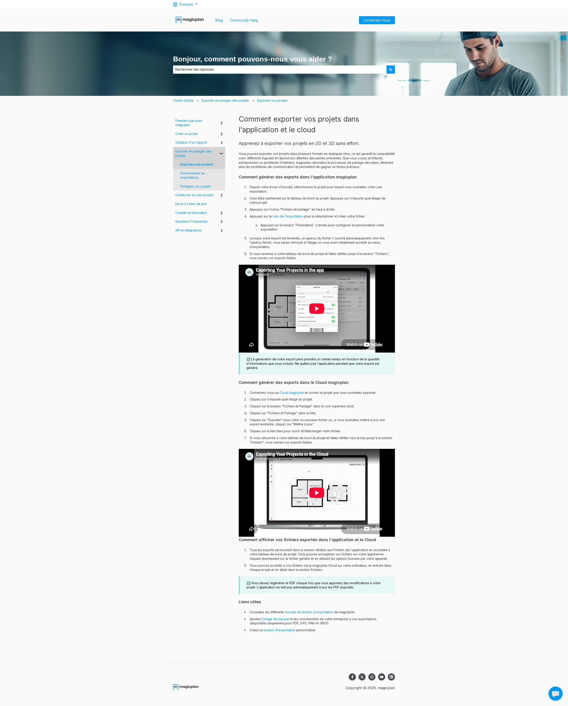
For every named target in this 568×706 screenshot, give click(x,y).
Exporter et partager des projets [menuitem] (193, 153)
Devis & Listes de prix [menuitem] (191, 204)
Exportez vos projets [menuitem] (196, 164)
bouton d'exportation (279, 630)
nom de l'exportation (288, 216)
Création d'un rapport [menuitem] (191, 142)
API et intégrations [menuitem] (188, 230)
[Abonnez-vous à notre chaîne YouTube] (381, 676)
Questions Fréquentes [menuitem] (191, 221)
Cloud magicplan (292, 392)
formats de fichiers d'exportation (309, 612)
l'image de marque (275, 619)
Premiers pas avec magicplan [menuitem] (189, 123)
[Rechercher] (391, 69)
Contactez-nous (376, 20)
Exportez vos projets (272, 100)
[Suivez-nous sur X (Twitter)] (362, 676)
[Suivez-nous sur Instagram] (371, 676)
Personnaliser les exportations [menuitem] (192, 175)
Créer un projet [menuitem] (186, 134)
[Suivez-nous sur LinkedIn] (391, 676)
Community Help (244, 20)
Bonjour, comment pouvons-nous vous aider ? (252, 59)
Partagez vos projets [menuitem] (195, 186)
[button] (221, 121)
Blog (219, 20)
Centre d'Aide (183, 100)
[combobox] (280, 69)
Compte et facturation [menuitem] (191, 213)
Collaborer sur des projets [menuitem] (194, 195)
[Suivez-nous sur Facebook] (352, 676)
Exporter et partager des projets (225, 100)
